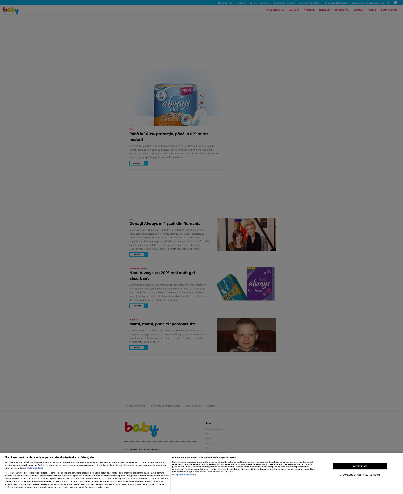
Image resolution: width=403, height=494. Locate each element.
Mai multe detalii (35, 468)
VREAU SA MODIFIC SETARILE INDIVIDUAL (360, 475)
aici (61, 481)
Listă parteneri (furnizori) (184, 474)
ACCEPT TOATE (360, 466)
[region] (201, 473)
